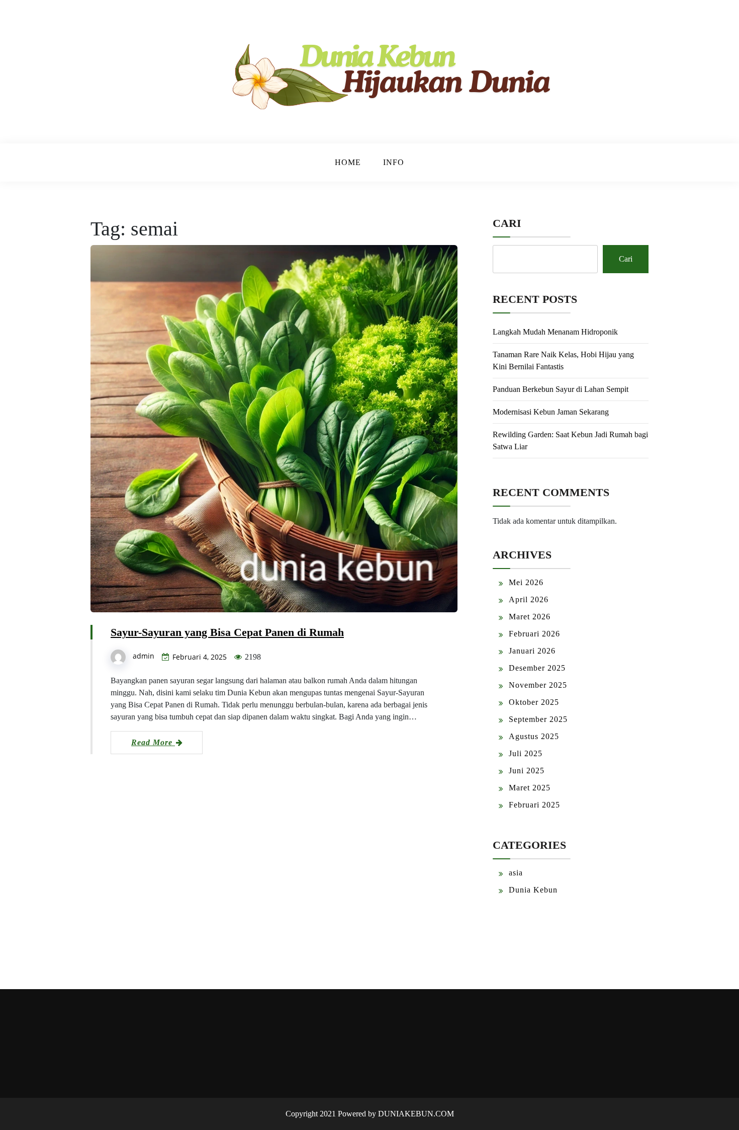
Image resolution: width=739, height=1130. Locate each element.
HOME (348, 162)
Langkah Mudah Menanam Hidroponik (555, 332)
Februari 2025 (534, 804)
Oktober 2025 (534, 702)
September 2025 (538, 719)
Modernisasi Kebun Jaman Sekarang (551, 412)
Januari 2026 (532, 651)
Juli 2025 (525, 753)
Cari (507, 223)
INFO (393, 162)
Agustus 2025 (534, 736)
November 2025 (538, 685)
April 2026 (528, 599)
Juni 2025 (526, 770)
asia (516, 872)
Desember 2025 (537, 668)
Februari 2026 (534, 633)
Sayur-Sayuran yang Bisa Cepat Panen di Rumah (227, 632)
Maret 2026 (529, 616)
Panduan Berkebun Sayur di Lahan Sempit (560, 389)
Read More (153, 742)
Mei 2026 (526, 582)
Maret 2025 (529, 787)
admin (143, 656)
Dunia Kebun (533, 889)
